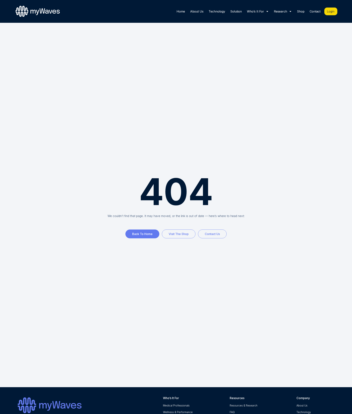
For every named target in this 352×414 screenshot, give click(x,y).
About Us (196, 11)
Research (280, 11)
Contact (315, 11)
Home (181, 11)
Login (330, 11)
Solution (236, 11)
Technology (217, 11)
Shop (301, 11)
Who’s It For (255, 11)
